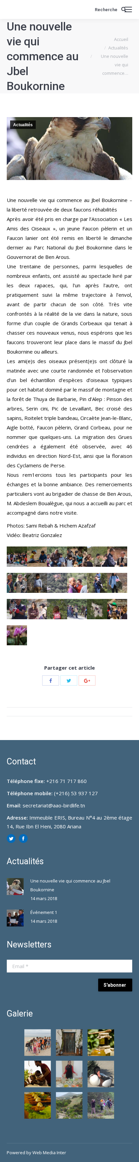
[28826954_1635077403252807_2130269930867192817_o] (17, 556)
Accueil (121, 39)
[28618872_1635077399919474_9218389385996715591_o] (77, 609)
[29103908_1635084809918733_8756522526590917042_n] (97, 583)
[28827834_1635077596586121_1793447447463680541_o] (37, 556)
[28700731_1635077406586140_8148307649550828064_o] (97, 609)
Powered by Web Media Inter (36, 1152)
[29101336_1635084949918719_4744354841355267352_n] (17, 583)
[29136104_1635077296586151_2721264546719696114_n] (57, 609)
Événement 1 (43, 912)
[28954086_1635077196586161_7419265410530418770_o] (57, 556)
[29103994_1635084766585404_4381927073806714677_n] (37, 609)
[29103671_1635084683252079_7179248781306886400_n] (77, 583)
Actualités (118, 48)
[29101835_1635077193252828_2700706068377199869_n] (37, 583)
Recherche (106, 9)
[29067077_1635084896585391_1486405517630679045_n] (97, 556)
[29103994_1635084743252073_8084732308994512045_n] (17, 609)
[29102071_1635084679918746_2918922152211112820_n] (57, 583)
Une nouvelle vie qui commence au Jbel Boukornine (70, 885)
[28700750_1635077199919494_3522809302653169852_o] (117, 609)
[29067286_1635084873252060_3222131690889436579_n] (117, 556)
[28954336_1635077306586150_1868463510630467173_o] (77, 556)
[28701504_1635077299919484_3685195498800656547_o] (17, 635)
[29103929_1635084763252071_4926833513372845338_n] (117, 583)
